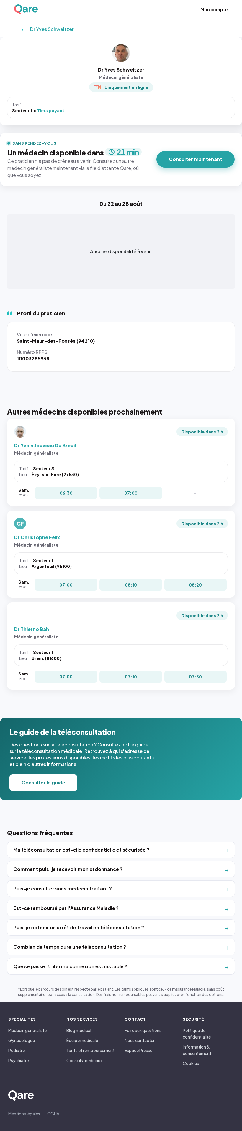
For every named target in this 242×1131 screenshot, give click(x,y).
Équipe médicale (82, 1040)
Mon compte (214, 9)
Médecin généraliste (27, 1030)
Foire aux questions (143, 1030)
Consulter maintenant (195, 159)
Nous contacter (140, 1040)
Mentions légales (24, 1113)
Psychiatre (18, 1060)
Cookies (191, 1063)
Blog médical (78, 1030)
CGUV (53, 1113)
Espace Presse (138, 1050)
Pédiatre (16, 1050)
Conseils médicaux (84, 1060)
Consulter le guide (43, 782)
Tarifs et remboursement (90, 1050)
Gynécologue (21, 1040)
